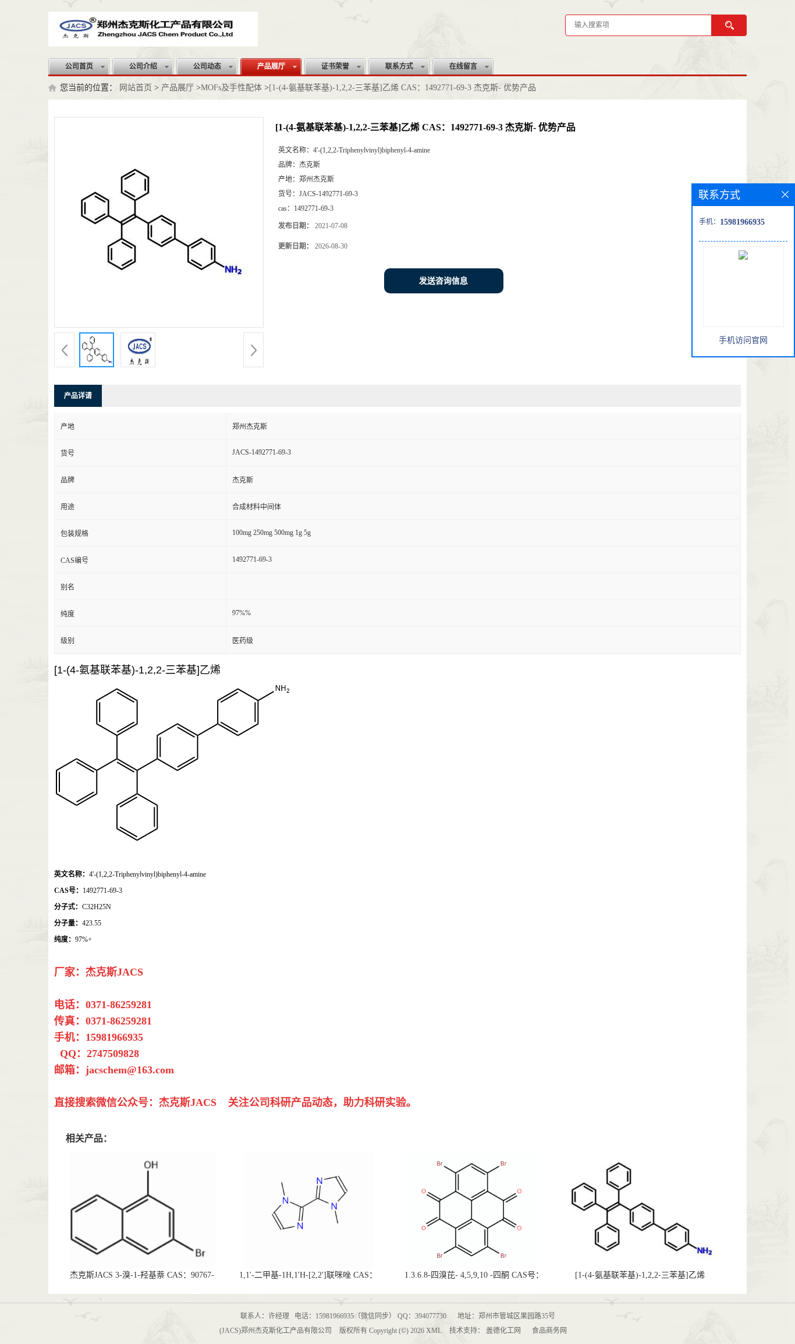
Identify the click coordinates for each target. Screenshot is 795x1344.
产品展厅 (271, 66)
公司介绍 (143, 66)
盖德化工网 (503, 1331)
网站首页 (135, 87)
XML (434, 1331)
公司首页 (79, 66)
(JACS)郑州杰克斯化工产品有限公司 (275, 1331)
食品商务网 (549, 1331)
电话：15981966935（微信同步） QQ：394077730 (370, 1316)
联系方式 (399, 66)
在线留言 (463, 66)
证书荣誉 (335, 66)
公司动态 (207, 66)
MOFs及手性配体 (231, 87)
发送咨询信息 (443, 280)
